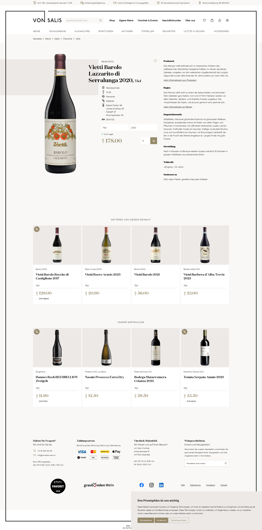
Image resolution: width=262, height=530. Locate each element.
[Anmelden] (220, 20)
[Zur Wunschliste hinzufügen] (155, 61)
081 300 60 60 (224, 2)
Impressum (210, 485)
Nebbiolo (110, 100)
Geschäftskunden (171, 20)
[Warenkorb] (212, 20)
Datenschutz (195, 485)
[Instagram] (151, 487)
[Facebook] (142, 487)
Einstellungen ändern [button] (179, 520)
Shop (112, 20)
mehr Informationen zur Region (178, 106)
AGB (183, 485)
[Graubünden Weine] (99, 488)
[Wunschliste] (204, 20)
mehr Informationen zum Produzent (180, 79)
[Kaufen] (153, 140)
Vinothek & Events (148, 20)
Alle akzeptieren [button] (146, 520)
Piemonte (110, 96)
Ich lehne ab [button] (161, 520)
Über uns (190, 20)
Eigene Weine (126, 20)
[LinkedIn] (161, 487)
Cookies (224, 485)
